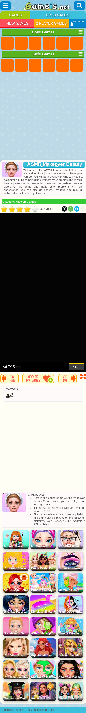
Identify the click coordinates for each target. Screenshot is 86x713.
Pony (7, 65)
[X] (64, 209)
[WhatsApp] (70, 209)
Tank (49, 43)
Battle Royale (76, 43)
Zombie (62, 43)
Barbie (49, 65)
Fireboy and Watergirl (35, 65)
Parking (7, 43)
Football (21, 43)
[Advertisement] (42, 116)
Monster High (76, 65)
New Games (17, 23)
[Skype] (76, 209)
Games (15, 15)
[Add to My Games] (38, 378)
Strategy (35, 43)
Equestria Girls (21, 65)
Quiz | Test (62, 65)
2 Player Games (51, 23)
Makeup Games (26, 201)
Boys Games (58, 15)
